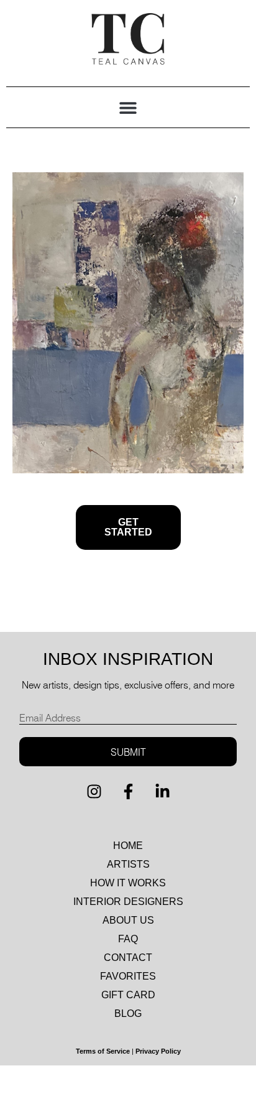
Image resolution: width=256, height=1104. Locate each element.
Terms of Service (103, 1051)
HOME (128, 845)
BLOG (128, 1013)
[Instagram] (93, 791)
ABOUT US (128, 920)
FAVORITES (128, 976)
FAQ (128, 939)
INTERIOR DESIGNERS (128, 901)
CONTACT (128, 957)
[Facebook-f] (128, 791)
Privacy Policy (158, 1051)
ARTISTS (128, 864)
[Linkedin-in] (162, 791)
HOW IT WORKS (128, 883)
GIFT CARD (128, 995)
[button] (128, 107)
